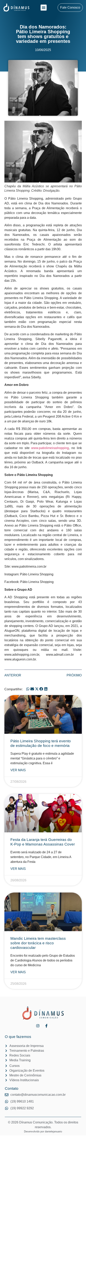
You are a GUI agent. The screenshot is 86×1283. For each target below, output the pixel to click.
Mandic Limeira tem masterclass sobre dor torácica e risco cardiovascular (38, 943)
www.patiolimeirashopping (50, 448)
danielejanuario (53, 1131)
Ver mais (18, 770)
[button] (44, 8)
